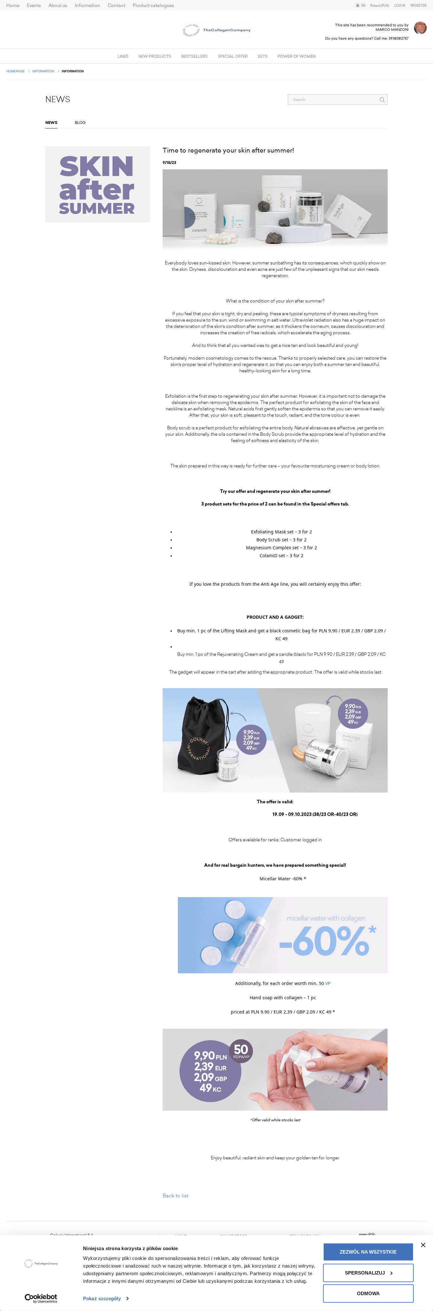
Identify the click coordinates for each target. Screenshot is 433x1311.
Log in (399, 6)
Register (418, 6)
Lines (123, 56)
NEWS (51, 123)
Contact (116, 5)
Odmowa (368, 1293)
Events (34, 5)
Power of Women (297, 56)
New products (155, 56)
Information (87, 5)
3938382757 (399, 38)
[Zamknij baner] (423, 1245)
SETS (263, 56)
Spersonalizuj (365, 1272)
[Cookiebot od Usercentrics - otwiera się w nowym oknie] (41, 1298)
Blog (80, 123)
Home (12, 5)
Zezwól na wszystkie (368, 1252)
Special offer (233, 56)
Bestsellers (194, 56)
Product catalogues (153, 5)
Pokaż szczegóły (102, 1298)
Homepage (16, 71)
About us (57, 5)
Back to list (175, 1196)
